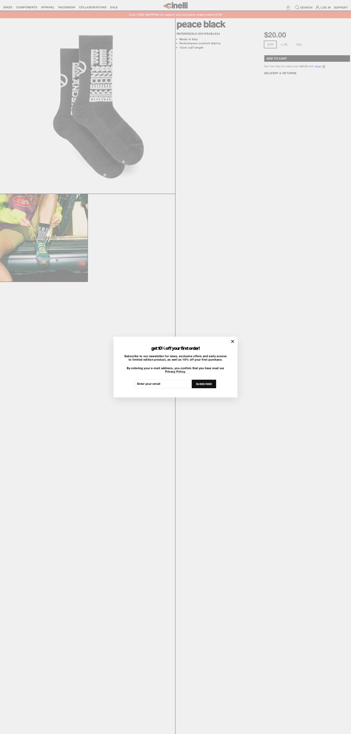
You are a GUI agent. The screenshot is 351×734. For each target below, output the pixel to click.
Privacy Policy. (175, 371)
